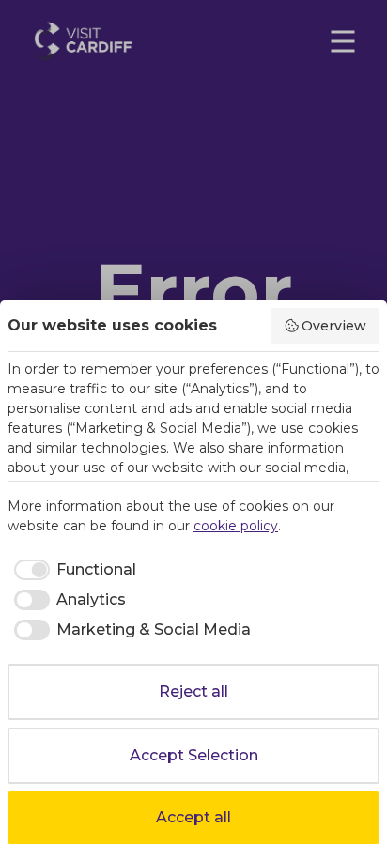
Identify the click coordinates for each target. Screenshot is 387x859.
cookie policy (236, 525)
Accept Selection (194, 755)
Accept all (193, 817)
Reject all (193, 691)
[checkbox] (72, 570)
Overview (334, 325)
